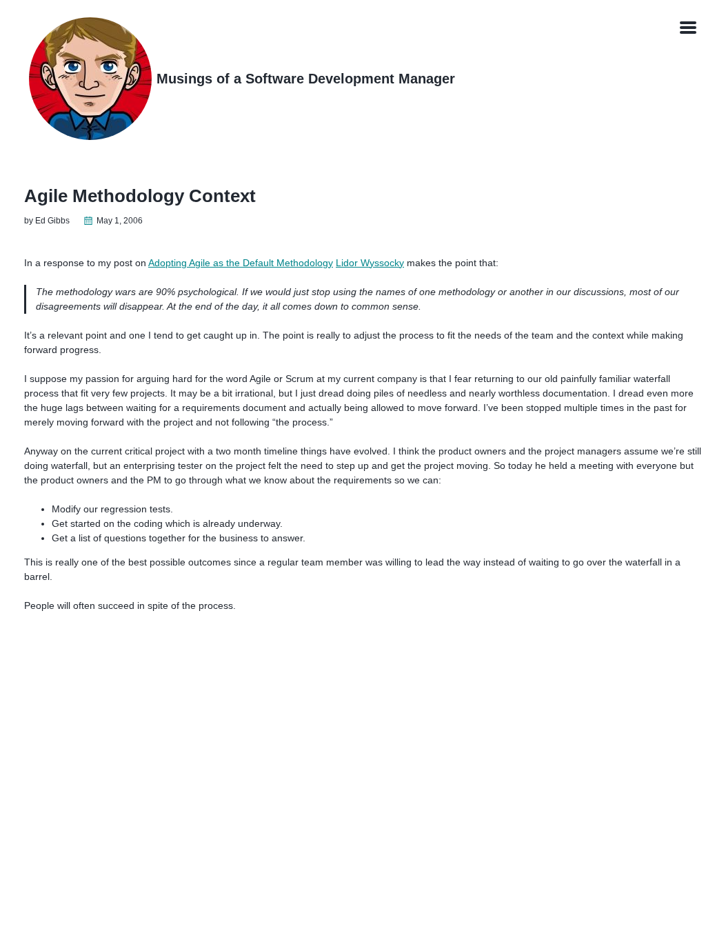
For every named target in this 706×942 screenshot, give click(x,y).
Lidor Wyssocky (370, 262)
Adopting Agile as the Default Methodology (240, 262)
